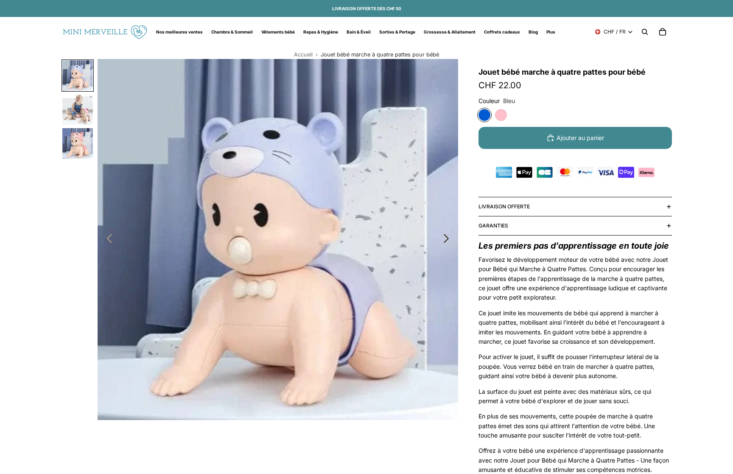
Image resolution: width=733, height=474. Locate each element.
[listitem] (551, 32)
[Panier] (662, 31)
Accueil (303, 54)
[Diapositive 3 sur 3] (77, 143)
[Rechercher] (644, 31)
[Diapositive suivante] (448, 239)
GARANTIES (493, 225)
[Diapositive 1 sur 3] (77, 75)
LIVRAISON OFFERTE (504, 206)
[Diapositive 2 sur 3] (77, 109)
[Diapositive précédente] (107, 239)
